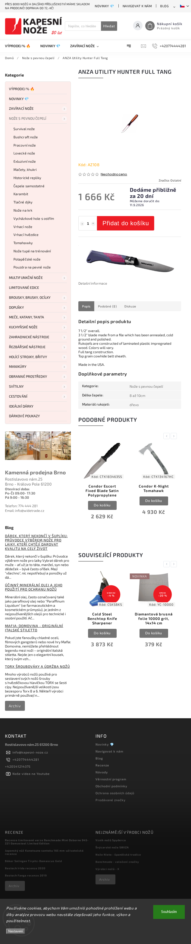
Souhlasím (169, 911)
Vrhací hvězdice (26, 234)
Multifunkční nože (26, 277)
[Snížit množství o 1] (82, 224)
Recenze (102, 765)
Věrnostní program (111, 779)
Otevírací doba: (17, 489)
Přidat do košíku (125, 223)
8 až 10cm (137, 395)
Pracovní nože (24, 145)
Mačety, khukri (25, 169)
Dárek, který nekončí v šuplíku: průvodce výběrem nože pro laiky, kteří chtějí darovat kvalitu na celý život (36, 542)
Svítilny (16, 386)
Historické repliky (27, 178)
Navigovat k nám (137, 6)
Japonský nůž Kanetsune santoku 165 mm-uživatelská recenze (44, 852)
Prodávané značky (111, 800)
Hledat (109, 26)
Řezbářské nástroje (27, 347)
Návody (102, 772)
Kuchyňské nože (23, 327)
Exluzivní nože (24, 161)
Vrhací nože (22, 227)
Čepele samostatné (29, 186)
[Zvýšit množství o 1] (93, 224)
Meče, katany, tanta (26, 317)
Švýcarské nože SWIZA (112, 847)
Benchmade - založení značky (117, 861)
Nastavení (15, 931)
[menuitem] (20, 46)
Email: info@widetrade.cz (24, 510)
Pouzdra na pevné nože (32, 267)
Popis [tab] (86, 306)
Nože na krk (22, 210)
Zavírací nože (21, 108)
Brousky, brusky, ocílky (29, 297)
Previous (167, 436)
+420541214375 (18, 766)
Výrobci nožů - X (107, 868)
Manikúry (17, 366)
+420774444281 (25, 759)
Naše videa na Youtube (31, 774)
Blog (164, 6)
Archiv (15, 706)
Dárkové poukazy (24, 416)
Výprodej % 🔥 (21, 89)
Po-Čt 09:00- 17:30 (20, 493)
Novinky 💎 (104, 6)
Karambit (20, 194)
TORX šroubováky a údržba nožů (37, 666)
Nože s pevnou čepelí (27, 118)
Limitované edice (24, 287)
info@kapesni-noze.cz (30, 752)
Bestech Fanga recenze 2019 (26, 875)
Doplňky (16, 307)
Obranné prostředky (28, 376)
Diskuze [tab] (130, 306)
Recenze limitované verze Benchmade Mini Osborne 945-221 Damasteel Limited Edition (47, 841)
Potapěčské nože (27, 259)
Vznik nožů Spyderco (111, 840)
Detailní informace (92, 283)
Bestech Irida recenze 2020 (25, 868)
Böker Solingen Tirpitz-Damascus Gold (33, 861)
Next (174, 436)
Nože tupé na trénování (32, 251)
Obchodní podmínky (111, 786)
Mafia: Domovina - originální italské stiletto (34, 628)
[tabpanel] (102, 485)
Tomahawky (23, 243)
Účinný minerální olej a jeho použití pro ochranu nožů (33, 587)
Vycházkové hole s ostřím (33, 218)
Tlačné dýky (22, 202)
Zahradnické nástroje (29, 337)
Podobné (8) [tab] (107, 306)
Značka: (170, 180)
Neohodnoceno (114, 174)
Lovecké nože (24, 153)
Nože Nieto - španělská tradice (118, 854)
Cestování (18, 396)
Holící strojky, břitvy (28, 357)
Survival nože (24, 129)
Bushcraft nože (25, 137)
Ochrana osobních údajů (115, 793)
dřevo (134, 405)
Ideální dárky (21, 406)
